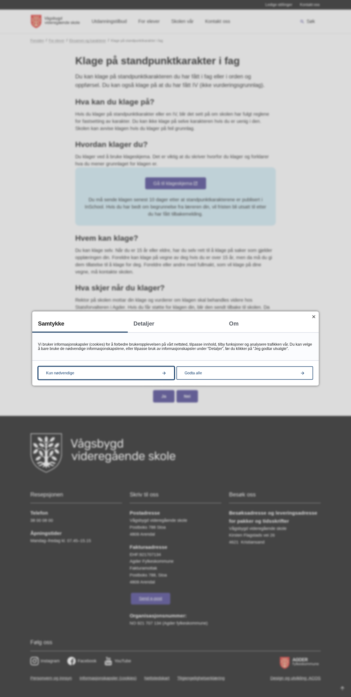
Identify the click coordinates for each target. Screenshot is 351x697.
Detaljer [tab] (143, 323)
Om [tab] (234, 323)
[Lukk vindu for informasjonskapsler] (313, 316)
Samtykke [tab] (51, 323)
